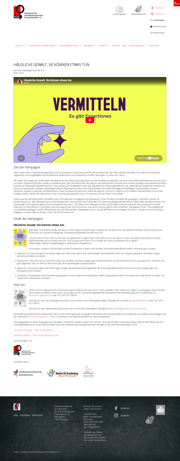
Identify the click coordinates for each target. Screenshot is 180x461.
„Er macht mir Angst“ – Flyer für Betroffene (33, 330)
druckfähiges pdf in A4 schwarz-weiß (129, 308)
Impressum (25, 415)
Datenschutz (37, 415)
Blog (124, 45)
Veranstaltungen (136, 45)
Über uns (19, 45)
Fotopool (116, 45)
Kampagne (88, 45)
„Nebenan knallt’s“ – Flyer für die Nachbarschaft (36, 335)
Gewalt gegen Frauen (69, 45)
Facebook (159, 8)
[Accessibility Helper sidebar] (177, 3)
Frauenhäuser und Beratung (41, 45)
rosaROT (103, 45)
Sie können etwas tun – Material (42, 316)
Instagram (159, 13)
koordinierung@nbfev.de (40, 295)
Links (16, 415)
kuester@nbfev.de (140, 300)
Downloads (154, 45)
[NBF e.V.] (29, 19)
